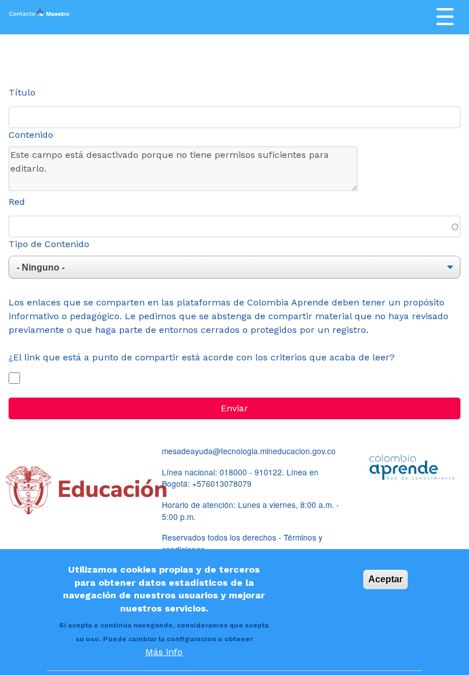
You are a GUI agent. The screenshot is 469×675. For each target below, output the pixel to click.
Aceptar (385, 579)
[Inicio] (39, 17)
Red (17, 201)
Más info (163, 651)
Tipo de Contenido (49, 244)
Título (22, 92)
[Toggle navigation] (445, 16)
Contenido (31, 134)
